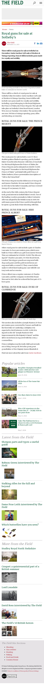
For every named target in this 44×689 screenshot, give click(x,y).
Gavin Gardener (35, 353)
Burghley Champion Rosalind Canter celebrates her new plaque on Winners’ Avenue (29, 370)
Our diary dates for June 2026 (29, 395)
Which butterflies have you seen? (20, 524)
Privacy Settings (34, 671)
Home (4, 29)
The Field (10, 43)
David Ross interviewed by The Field (22, 605)
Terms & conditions (13, 671)
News (11, 29)
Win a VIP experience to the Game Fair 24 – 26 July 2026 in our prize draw (29, 410)
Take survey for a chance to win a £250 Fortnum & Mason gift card (30, 424)
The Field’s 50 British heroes (17, 623)
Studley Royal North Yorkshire (19, 548)
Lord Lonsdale (9, 587)
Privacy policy (24, 671)
